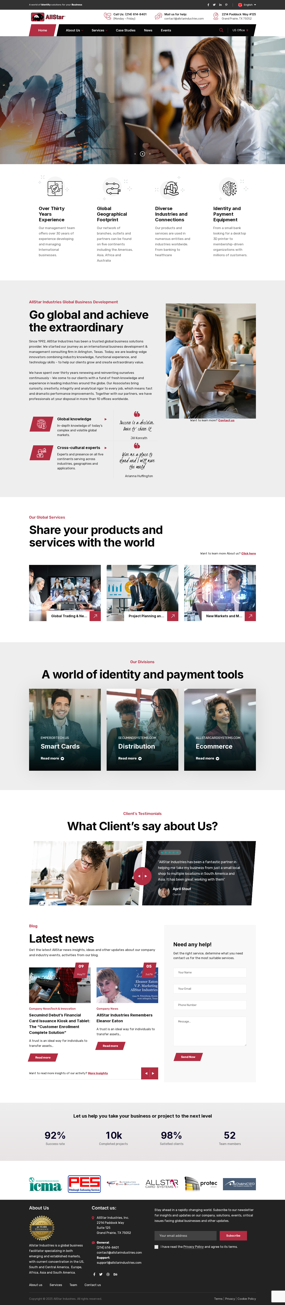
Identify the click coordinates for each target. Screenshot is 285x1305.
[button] (14, 592)
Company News (40, 1008)
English (248, 4)
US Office (239, 30)
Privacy (230, 1299)
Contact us (226, 420)
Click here (248, 553)
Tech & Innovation (63, 1008)
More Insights (98, 1073)
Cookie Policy (247, 1299)
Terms (218, 1299)
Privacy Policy (193, 1247)
